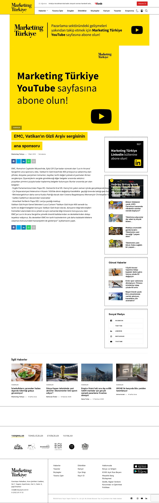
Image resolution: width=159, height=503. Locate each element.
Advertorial (120, 394)
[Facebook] (131, 498)
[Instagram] (137, 498)
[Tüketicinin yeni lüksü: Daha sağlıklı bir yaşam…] (116, 244)
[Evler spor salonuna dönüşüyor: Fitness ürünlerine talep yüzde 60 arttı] (116, 284)
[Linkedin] (146, 498)
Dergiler (70, 11)
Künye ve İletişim (109, 469)
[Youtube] (142, 498)
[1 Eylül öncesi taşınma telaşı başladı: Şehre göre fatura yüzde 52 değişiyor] (116, 272)
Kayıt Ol (81, 476)
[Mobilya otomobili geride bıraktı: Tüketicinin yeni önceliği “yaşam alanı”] (116, 231)
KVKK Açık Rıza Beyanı (111, 472)
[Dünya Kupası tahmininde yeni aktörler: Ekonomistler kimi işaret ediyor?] (62, 372)
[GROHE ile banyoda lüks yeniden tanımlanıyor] (132, 372)
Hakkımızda (107, 465)
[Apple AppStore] (141, 467)
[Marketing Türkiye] (22, 7)
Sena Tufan (85, 399)
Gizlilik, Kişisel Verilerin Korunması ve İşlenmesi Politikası (112, 484)
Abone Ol (142, 3)
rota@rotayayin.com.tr (19, 490)
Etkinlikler (82, 11)
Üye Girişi (82, 472)
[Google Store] (141, 472)
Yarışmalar (17, 436)
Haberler (42, 11)
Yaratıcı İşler (57, 11)
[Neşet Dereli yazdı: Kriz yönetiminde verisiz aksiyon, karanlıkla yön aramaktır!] (116, 296)
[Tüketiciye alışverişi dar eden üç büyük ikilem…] (116, 218)
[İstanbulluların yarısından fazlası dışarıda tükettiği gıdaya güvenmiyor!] (27, 372)
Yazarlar (117, 11)
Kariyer (106, 11)
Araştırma (129, 11)
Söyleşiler (95, 11)
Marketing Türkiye (17, 154)
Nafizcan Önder (51, 397)
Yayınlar (68, 436)
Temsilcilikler (35, 436)
